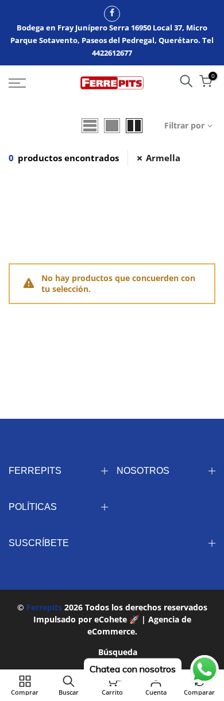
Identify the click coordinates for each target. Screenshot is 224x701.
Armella (163, 157)
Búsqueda (117, 652)
